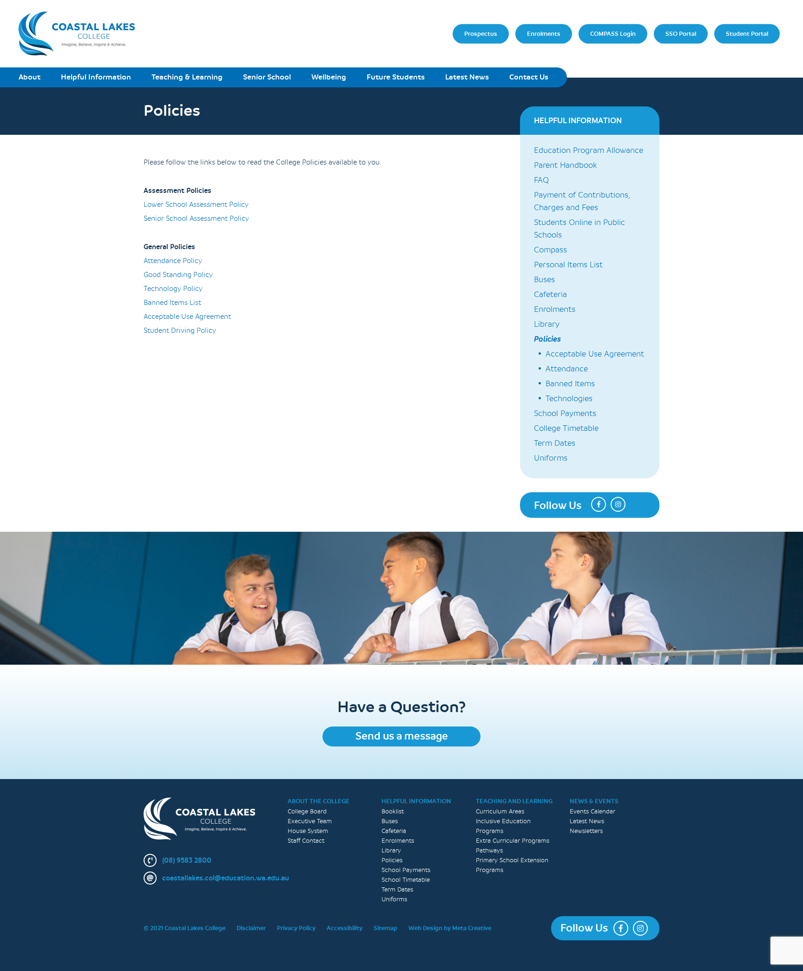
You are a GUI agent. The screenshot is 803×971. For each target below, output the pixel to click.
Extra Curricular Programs (512, 840)
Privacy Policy (296, 928)
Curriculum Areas (500, 811)
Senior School (267, 77)
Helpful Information (96, 77)
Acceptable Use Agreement (187, 317)
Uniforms (550, 458)
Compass (550, 249)
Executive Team (310, 821)
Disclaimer (251, 928)
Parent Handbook (565, 165)
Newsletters (586, 830)
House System (308, 830)
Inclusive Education (503, 821)
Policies (547, 338)
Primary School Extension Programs (512, 865)
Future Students (396, 77)
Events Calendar (592, 811)
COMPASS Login (613, 33)
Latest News (467, 77)
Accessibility (344, 928)
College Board (307, 811)
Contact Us (528, 77)
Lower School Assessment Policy (196, 205)
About (29, 77)
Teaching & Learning (187, 77)
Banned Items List (172, 303)
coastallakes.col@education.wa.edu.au (225, 878)
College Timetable (566, 428)
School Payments (565, 413)
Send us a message (401, 736)
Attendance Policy (173, 261)
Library (546, 324)
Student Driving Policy (180, 331)
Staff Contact (306, 840)
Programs (489, 830)
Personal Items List (568, 264)
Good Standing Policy (178, 275)
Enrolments (543, 33)
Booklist (393, 811)
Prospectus (480, 33)
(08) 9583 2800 (186, 860)
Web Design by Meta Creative (449, 928)
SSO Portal (680, 33)
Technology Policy (173, 289)
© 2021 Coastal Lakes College (184, 928)
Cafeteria (550, 294)
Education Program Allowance (588, 150)
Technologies (569, 398)
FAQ (541, 180)
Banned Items (570, 383)
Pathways (489, 850)
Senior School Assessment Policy (196, 219)
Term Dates (554, 443)
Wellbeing (328, 77)
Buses (544, 279)
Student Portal (747, 33)
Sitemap (385, 928)
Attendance (567, 368)
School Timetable (406, 879)
